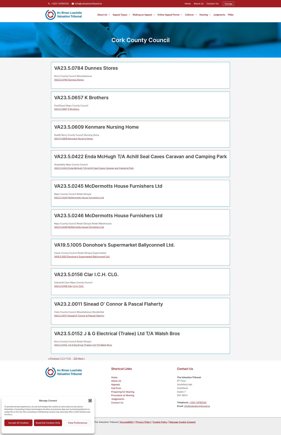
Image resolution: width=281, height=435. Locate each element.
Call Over (116, 388)
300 (75, 358)
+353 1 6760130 (60, 3)
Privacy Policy (54, 429)
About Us (199, 3)
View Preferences (77, 422)
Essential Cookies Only (48, 422)
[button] (90, 400)
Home (188, 3)
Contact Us (213, 3)
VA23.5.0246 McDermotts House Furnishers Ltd (79, 227)
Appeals (115, 384)
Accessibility (127, 422)
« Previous (53, 358)
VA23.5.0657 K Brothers (66, 109)
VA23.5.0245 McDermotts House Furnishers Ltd (79, 197)
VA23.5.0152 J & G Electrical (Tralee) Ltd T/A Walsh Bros (83, 345)
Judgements (117, 399)
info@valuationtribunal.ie (88, 3)
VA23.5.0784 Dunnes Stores (69, 79)
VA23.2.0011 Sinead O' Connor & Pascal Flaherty (79, 315)
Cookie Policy (40, 429)
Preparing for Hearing (122, 391)
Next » (81, 358)
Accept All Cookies (18, 422)
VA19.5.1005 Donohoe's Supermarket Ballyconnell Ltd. (82, 256)
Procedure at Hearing (122, 395)
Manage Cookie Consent (182, 422)
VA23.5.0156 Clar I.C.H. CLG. (69, 286)
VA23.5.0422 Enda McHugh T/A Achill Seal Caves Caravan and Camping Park (94, 168)
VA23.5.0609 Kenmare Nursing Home (73, 138)
